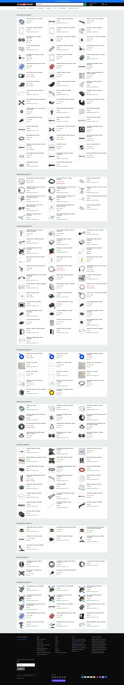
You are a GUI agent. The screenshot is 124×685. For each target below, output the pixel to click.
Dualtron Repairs (62, 8)
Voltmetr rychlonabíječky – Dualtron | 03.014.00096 (96, 621)
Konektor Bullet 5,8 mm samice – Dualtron (64, 256)
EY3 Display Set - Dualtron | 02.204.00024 (64, 292)
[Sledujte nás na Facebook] (52, 677)
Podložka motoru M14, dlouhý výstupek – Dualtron (66, 423)
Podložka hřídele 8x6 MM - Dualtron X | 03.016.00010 (66, 527)
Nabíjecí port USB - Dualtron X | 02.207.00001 (65, 274)
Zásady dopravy (40, 643)
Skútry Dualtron (31, 8)
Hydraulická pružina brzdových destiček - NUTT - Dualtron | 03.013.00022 (66, 205)
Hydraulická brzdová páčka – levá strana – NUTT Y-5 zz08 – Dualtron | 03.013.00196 (36, 197)
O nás (56, 639)
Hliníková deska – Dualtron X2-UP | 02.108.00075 (66, 27)
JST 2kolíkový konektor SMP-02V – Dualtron (65, 301)
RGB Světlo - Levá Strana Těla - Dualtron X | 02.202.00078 (34, 381)
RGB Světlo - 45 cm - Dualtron (31, 371)
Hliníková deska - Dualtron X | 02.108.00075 (34, 27)
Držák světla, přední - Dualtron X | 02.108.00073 (65, 99)
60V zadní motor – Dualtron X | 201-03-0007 (95, 405)
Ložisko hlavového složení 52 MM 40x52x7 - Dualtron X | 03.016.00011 (66, 467)
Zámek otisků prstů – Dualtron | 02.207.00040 (95, 612)
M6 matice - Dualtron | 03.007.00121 (93, 144)
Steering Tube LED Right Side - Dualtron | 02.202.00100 (64, 503)
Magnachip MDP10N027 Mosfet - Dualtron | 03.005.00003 (95, 320)
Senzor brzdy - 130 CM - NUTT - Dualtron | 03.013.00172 (64, 179)
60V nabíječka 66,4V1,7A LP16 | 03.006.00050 (65, 586)
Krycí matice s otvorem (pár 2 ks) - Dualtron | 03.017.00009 (95, 433)
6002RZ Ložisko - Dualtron (31, 405)
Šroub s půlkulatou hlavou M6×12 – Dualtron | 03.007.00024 (65, 154)
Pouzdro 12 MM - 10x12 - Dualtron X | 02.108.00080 (66, 36)
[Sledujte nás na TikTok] (65, 677)
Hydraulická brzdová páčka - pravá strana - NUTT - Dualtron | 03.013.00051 (66, 197)
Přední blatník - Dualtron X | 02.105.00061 (94, 90)
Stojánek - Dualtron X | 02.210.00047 (63, 117)
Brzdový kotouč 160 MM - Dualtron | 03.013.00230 (35, 178)
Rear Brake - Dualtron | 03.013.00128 (93, 204)
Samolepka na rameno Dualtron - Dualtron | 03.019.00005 (94, 64)
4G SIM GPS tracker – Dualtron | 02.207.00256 (34, 238)
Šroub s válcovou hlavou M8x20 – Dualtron (64, 162)
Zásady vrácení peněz (41, 639)
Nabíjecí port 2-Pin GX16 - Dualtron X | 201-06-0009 (35, 265)
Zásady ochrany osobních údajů (43, 644)
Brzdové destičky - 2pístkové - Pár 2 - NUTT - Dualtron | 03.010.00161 (34, 205)
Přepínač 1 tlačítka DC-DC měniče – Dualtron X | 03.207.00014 (65, 230)
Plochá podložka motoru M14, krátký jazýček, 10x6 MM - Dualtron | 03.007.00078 (96, 424)
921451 (84, 646)
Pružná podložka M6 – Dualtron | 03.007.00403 (35, 153)
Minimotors (79, 647)
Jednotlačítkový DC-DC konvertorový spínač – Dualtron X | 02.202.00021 (34, 230)
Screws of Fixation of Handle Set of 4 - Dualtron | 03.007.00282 (65, 494)
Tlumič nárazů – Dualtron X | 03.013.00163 (34, 536)
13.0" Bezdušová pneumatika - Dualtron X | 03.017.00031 (34, 562)
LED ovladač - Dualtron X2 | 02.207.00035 (64, 319)
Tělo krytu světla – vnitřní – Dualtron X (94, 117)
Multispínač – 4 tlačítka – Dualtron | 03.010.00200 (35, 328)
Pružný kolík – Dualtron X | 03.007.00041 (33, 493)
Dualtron (77, 651)
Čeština (19, 675)
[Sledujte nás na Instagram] (57, 677)
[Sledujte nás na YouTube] (62, 677)
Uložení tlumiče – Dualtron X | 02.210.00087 (65, 536)
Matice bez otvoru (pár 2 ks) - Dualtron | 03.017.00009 (64, 433)
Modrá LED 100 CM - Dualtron (62, 353)
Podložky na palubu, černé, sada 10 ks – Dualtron (96, 54)
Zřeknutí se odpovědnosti (42, 654)
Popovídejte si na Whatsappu (61, 652)
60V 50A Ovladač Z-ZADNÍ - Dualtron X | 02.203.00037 (94, 239)
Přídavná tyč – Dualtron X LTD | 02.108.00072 (65, 18)
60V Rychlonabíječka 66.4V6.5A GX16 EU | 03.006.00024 (34, 248)
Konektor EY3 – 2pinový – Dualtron (32, 292)
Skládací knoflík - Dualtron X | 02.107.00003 (65, 457)
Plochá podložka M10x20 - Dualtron (32, 135)
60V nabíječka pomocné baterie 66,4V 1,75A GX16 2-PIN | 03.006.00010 (36, 604)
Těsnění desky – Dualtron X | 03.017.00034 (64, 54)
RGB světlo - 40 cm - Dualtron (31, 362)
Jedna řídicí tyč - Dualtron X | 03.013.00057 (94, 493)
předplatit (21, 668)
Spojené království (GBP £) (29, 675)
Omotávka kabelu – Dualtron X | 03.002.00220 (65, 45)
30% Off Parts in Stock (21, 8)
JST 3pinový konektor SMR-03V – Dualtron (34, 117)
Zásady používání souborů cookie (43, 652)
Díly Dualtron (40, 8)
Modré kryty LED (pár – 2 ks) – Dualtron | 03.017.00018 (33, 37)
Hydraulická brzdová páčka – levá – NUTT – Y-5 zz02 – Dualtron (96, 188)
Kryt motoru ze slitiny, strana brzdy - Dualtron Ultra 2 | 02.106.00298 (96, 415)
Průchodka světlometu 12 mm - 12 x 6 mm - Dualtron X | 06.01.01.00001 (36, 109)
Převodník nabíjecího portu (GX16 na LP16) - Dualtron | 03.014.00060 (96, 266)
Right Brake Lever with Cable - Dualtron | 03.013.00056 (33, 214)
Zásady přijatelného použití (42, 648)
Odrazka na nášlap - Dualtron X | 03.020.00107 (34, 90)
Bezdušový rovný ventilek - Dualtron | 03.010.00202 (66, 570)
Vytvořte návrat (40, 641)
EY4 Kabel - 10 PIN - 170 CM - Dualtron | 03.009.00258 (96, 292)
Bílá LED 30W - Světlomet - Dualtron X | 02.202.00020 (36, 389)
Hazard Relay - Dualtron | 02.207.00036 (33, 301)
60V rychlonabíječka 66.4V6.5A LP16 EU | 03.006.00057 (64, 596)
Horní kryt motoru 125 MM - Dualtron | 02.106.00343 (35, 423)
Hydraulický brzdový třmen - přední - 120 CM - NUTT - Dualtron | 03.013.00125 (36, 188)
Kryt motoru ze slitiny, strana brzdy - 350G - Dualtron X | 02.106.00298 (36, 415)
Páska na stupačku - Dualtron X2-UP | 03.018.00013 (35, 99)
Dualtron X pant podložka (61, 484)
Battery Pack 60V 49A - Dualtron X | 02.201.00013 (35, 256)
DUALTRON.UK (78, 642)
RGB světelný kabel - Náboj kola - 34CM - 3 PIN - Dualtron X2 (95, 381)
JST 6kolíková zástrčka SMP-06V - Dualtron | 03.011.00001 (95, 311)
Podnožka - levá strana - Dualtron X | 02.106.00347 (66, 81)
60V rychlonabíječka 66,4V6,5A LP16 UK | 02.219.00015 (94, 596)
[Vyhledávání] (85, 4)
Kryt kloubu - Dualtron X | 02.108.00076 (94, 475)
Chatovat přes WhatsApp (22, 639)
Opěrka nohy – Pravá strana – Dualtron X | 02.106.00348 (94, 82)
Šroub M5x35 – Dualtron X (61, 144)
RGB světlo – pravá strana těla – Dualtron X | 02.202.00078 (65, 381)
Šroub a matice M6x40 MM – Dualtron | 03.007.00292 (96, 153)
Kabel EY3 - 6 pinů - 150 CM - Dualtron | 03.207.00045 (96, 283)
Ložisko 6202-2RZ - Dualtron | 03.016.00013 (34, 18)
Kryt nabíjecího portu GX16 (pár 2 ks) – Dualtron (95, 45)
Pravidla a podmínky (41, 650)
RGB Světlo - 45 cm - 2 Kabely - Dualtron (64, 362)
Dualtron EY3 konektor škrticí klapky (33, 319)
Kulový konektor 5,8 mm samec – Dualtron (94, 256)
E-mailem (57, 641)
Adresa (56, 646)
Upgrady (48, 8)
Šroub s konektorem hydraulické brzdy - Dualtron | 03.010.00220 (66, 214)
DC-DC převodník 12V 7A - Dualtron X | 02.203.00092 (36, 283)
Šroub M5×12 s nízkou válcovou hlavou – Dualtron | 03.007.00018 (35, 145)
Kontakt (56, 648)
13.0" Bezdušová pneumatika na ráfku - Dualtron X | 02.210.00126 (66, 562)
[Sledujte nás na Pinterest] (60, 677)
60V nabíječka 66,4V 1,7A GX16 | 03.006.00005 (35, 586)
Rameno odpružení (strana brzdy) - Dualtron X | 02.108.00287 (95, 537)
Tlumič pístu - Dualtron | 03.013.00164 (33, 448)
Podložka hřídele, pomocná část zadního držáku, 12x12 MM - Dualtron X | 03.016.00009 (95, 528)
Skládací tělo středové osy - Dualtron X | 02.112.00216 (36, 457)
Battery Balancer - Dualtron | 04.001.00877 (64, 247)
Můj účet (91, 5)
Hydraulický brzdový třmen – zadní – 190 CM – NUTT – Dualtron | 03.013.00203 (66, 188)
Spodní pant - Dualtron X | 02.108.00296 (94, 484)
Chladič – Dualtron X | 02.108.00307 (93, 108)
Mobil (56, 644)
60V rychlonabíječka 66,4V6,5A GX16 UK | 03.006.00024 (34, 596)
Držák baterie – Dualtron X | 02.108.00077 (94, 27)
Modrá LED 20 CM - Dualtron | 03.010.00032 (34, 353)
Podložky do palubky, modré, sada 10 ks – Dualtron (35, 63)
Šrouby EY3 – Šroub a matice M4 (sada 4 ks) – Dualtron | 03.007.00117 (95, 73)
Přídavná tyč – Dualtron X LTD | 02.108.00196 (95, 18)
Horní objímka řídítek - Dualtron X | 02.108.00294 (35, 466)
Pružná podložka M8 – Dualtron (32, 162)
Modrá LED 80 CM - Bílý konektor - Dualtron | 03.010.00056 (95, 354)
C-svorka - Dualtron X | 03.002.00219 (33, 45)
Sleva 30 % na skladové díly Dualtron (62, 1)
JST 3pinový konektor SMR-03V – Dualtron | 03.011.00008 (34, 311)
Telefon (56, 643)
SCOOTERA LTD (77, 639)
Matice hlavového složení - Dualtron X (94, 466)
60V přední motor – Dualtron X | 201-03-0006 (65, 405)
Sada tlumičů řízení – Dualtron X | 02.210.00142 (65, 621)
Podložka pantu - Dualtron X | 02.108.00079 (34, 484)
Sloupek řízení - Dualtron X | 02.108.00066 (34, 502)
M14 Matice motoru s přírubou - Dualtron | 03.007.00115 (64, 415)
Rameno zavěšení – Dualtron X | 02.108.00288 (34, 545)
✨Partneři (57, 650)
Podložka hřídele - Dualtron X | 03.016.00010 (34, 527)
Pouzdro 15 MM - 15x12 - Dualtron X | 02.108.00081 (96, 36)
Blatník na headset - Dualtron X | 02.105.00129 (65, 108)
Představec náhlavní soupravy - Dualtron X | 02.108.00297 (65, 476)
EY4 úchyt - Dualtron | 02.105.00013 (32, 81)
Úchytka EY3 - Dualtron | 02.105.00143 (64, 72)
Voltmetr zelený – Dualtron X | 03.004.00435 (95, 328)
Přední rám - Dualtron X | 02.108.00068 (64, 90)
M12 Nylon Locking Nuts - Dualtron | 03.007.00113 (66, 135)
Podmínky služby (40, 646)
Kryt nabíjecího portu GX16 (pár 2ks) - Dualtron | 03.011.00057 (35, 55)
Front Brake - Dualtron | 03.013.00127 (93, 178)
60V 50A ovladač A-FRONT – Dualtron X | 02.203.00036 (64, 239)
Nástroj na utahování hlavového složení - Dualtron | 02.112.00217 (35, 476)
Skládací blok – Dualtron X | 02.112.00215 (94, 448)
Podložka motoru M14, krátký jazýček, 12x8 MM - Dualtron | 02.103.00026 (35, 433)
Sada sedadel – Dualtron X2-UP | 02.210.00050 (35, 621)
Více (54, 8)
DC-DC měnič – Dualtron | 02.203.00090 (94, 274)
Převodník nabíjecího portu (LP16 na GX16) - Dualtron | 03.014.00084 (36, 275)
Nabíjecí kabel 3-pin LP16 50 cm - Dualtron (64, 265)
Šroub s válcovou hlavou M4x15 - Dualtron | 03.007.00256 (95, 136)
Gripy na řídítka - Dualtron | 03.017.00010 (94, 457)
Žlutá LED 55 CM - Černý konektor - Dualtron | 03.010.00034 (65, 390)
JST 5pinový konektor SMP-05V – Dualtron (64, 310)
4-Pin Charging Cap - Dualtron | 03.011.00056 (95, 229)
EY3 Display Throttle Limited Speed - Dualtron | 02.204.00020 (65, 449)
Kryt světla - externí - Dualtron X (32, 126)
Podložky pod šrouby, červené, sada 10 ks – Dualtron (66, 63)
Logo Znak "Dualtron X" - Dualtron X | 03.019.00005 (66, 126)
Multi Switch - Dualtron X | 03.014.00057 (64, 328)
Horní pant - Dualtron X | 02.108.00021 (33, 511)
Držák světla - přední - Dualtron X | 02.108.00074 (95, 99)
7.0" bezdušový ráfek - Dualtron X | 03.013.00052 (96, 561)
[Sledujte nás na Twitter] (55, 677)
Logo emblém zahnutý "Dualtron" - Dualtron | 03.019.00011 (95, 127)
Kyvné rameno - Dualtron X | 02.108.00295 (94, 502)
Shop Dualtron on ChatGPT (73, 8)
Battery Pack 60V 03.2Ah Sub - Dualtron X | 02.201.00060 (94, 248)
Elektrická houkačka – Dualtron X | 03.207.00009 (65, 283)
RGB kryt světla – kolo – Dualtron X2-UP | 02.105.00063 (34, 571)
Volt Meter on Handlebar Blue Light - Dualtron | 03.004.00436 (34, 338)
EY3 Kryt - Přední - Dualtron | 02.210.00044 (34, 72)
